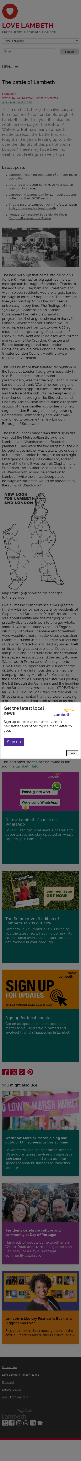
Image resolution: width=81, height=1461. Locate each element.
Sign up (14, 742)
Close (72, 753)
